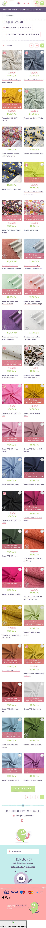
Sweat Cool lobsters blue (33, 154)
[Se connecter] (28, 3)
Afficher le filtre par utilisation (23, 34)
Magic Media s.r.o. (21, 905)
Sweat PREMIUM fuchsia (11, 594)
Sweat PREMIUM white (32, 709)
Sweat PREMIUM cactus (32, 745)
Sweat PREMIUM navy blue (34, 485)
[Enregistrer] (32, 3)
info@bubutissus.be (23, 867)
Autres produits (23, 789)
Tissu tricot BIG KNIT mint (33, 118)
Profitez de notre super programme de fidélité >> (22, 9)
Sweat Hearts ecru (31, 230)
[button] (14, 45)
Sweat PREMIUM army (10, 556)
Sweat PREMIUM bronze (11, 671)
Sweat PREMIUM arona (10, 780)
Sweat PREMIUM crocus (33, 780)
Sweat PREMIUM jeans (10, 485)
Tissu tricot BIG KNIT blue (33, 80)
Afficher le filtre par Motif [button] (18, 27)
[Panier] (36, 3)
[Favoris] (24, 3)
